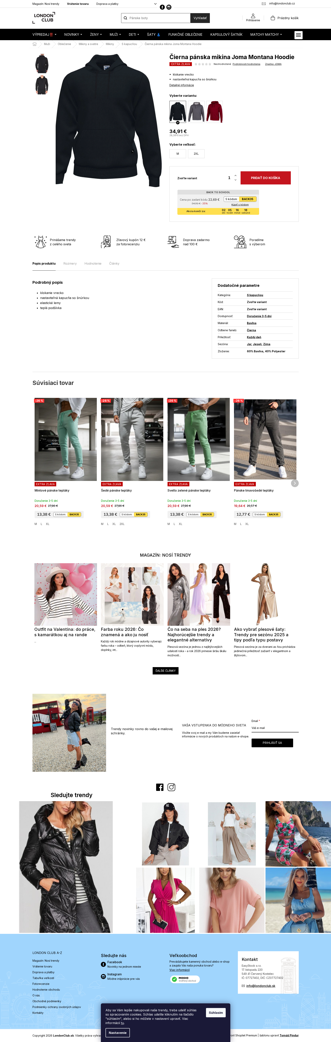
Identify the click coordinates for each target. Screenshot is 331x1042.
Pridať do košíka (265, 178)
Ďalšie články (166, 670)
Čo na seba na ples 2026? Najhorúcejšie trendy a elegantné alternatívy (194, 634)
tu (122, 1023)
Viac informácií (179, 970)
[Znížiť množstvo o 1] (235, 180)
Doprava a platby (107, 3)
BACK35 (247, 199)
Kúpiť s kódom (240, 204)
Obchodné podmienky (46, 1001)
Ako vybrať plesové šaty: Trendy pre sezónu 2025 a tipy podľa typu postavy (261, 634)
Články (114, 263)
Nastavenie (118, 1033)
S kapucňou (255, 295)
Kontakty (37, 1012)
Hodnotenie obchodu (46, 989)
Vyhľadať (200, 18)
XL (47, 524)
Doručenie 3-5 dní (259, 316)
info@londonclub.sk (260, 986)
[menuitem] (44, 34)
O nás (36, 995)
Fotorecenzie (40, 983)
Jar (249, 344)
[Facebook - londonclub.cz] (162, 7)
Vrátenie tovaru (78, 3)
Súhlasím (216, 1013)
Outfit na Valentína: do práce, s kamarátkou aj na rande (64, 632)
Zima (266, 344)
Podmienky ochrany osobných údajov (56, 1007)
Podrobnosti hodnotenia (246, 64)
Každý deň (254, 337)
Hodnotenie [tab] (92, 263)
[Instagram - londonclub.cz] (168, 7)
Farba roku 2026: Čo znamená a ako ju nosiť (124, 632)
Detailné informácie (181, 85)
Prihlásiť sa (272, 743)
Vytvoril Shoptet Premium (241, 1035)
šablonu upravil (279, 1035)
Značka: (273, 64)
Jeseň (257, 344)
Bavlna (251, 323)
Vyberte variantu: (183, 96)
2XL (122, 524)
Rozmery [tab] (70, 263)
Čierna (251, 330)
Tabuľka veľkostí (43, 978)
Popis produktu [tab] (44, 263)
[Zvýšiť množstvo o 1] (235, 175)
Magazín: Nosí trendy (45, 3)
